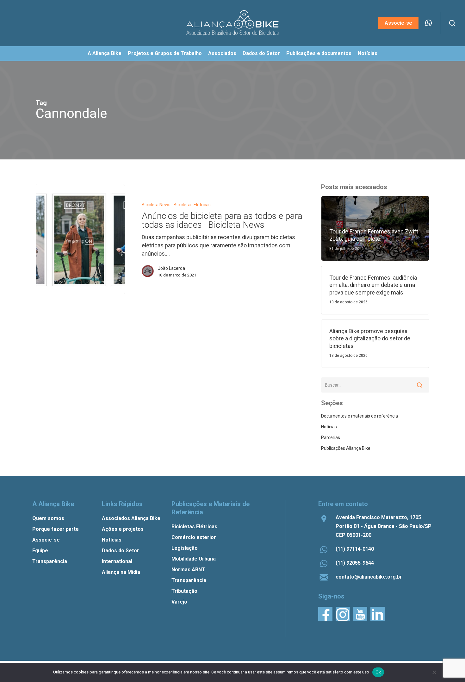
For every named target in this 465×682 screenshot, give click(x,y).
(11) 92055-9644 (355, 563)
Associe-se (46, 540)
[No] (434, 672)
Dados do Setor (120, 551)
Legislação (184, 548)
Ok (378, 671)
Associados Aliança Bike (131, 518)
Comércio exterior (193, 537)
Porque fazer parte (55, 529)
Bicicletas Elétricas (192, 204)
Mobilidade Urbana (193, 559)
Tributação (184, 591)
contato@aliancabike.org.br (369, 577)
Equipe (40, 551)
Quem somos (48, 518)
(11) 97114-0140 (355, 549)
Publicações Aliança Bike (345, 448)
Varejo (179, 602)
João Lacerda (171, 268)
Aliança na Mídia (121, 572)
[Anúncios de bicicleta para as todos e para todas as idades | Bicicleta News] (80, 239)
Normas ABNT (188, 570)
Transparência (49, 561)
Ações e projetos (123, 529)
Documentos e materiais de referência (359, 415)
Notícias (329, 426)
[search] (452, 23)
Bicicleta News (156, 204)
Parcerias (330, 437)
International (117, 561)
